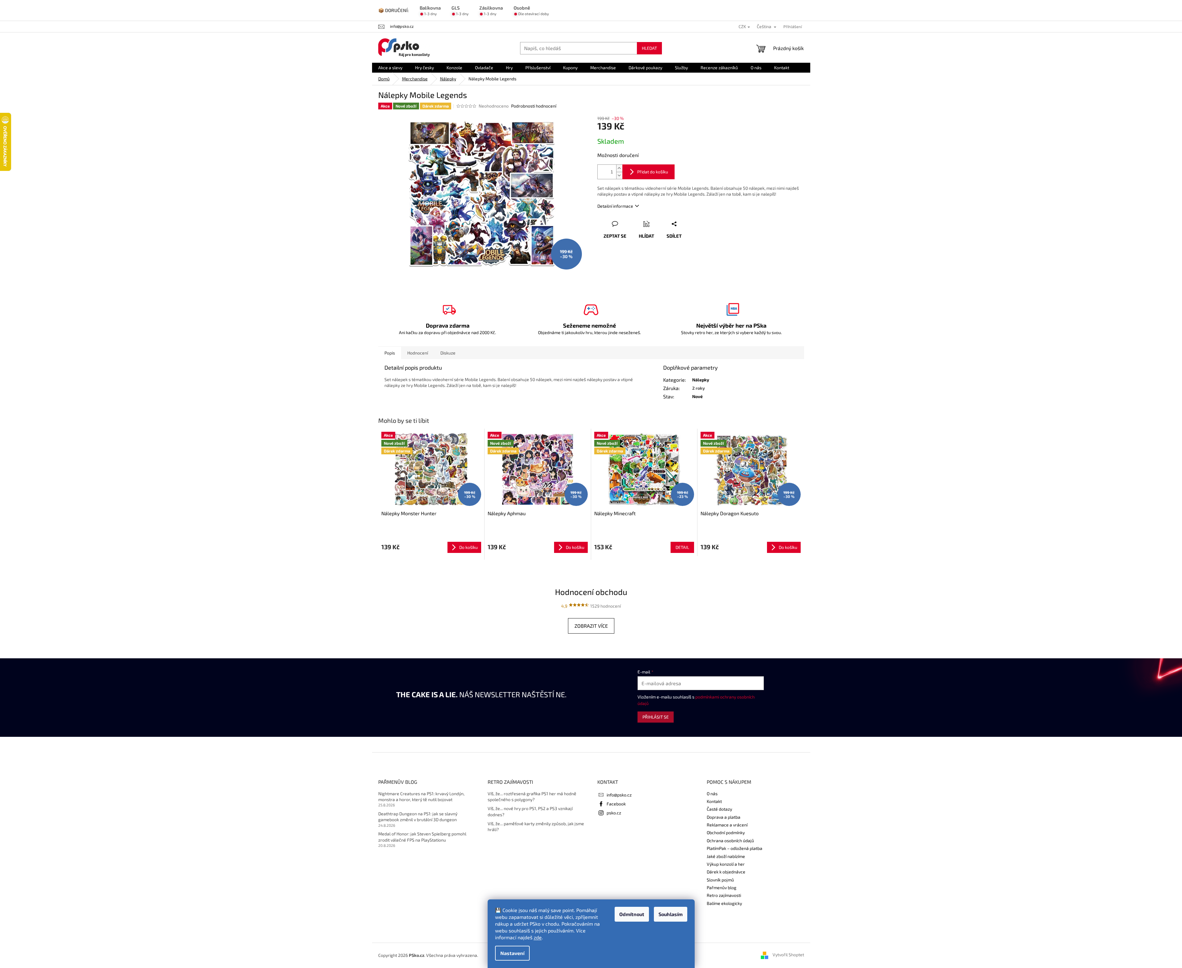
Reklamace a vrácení (727, 824)
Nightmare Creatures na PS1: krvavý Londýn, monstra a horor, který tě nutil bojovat (421, 796)
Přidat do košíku (652, 171)
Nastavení (512, 953)
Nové (697, 396)
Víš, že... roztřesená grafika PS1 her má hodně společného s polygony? (532, 796)
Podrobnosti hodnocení (533, 105)
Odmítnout (631, 914)
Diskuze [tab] (447, 352)
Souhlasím (671, 914)
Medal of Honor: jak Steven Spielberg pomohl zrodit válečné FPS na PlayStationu (422, 836)
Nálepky (700, 379)
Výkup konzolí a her (726, 864)
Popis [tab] (389, 352)
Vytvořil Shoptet (788, 954)
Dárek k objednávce (726, 871)
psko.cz (614, 812)
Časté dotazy (719, 809)
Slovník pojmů (720, 879)
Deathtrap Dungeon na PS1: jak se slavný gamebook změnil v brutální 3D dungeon (417, 816)
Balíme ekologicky (724, 903)
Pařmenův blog (721, 887)
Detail (682, 547)
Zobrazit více (591, 626)
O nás (712, 793)
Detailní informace (615, 206)
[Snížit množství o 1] (619, 175)
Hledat (649, 48)
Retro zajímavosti (724, 895)
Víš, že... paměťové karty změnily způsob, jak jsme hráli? (536, 826)
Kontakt (714, 801)
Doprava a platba (723, 817)
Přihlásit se (655, 717)
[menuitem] (390, 68)
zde (538, 937)
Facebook (616, 803)
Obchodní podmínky (726, 832)
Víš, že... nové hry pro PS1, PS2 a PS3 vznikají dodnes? (530, 811)
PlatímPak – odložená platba (734, 848)
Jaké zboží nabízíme (726, 856)
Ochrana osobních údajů (730, 840)
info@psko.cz (619, 794)
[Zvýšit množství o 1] (619, 168)
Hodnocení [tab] (417, 352)
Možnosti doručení (618, 155)
